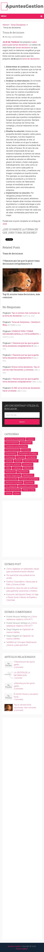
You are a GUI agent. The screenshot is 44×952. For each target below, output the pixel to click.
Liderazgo (17, 468)
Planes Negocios (13, 475)
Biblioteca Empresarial (15, 439)
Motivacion (10, 472)
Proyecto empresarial (29, 479)
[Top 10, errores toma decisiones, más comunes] (22, 280)
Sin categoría (11, 486)
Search (22, 422)
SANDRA (10, 642)
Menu (3, 16)
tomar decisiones (23, 47)
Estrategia (10, 457)
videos (17, 493)
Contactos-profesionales (16, 446)
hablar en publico (13, 464)
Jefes (8, 468)
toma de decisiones (31, 59)
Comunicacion (12, 443)
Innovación (27, 464)
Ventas (8, 493)
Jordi (5, 224)
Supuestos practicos (27, 486)
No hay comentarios (14, 37)
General (9, 461)
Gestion (18, 461)
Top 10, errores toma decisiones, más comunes (25, 706)
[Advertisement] (22, 530)
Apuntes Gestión (14, 946)
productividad (11, 479)
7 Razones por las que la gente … (24, 663)
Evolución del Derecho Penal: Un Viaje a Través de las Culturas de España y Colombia (22, 597)
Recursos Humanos (14, 482)
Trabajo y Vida (28, 490)
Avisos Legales (22, 949)
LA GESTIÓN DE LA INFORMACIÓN (22, 673)
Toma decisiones (13, 490)
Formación (31, 457)
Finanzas (20, 457)
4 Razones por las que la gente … (24, 684)
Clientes (30, 439)
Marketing (28, 468)
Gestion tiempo (30, 461)
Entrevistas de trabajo (28, 453)
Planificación (28, 475)
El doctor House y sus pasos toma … (26, 695)
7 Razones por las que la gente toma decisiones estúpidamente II (21, 262)
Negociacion (22, 472)
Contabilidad (26, 443)
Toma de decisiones (13, 253)
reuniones (29, 482)
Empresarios (11, 453)
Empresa (26, 450)
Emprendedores (12, 450)
